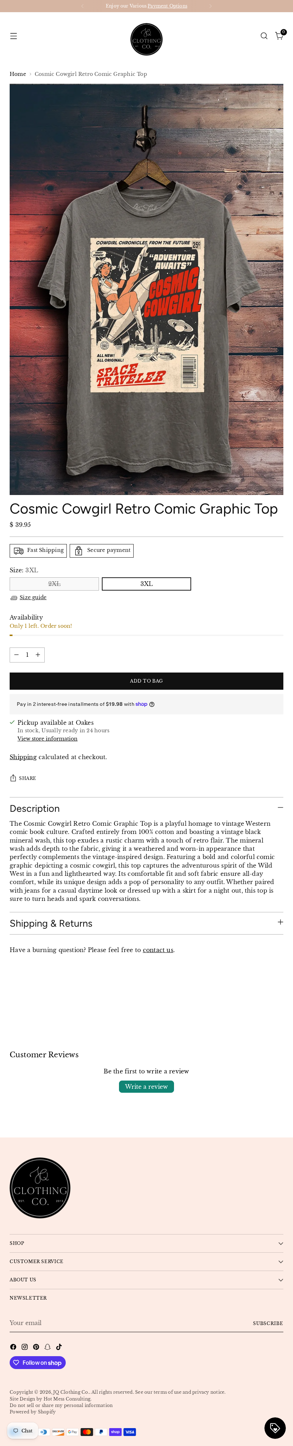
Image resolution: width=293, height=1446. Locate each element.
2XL (54, 584)
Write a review (146, 1086)
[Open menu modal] (13, 35)
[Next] (210, 6)
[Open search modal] (264, 35)
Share (27, 778)
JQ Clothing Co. (71, 1392)
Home (18, 74)
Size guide (33, 598)
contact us (158, 950)
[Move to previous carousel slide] (261, 995)
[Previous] (82, 6)
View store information (48, 739)
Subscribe (268, 1323)
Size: (24, 570)
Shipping (23, 757)
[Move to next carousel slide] (277, 994)
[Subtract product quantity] (16, 655)
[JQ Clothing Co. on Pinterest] (37, 1348)
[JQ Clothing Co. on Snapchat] (48, 1348)
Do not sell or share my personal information (61, 1405)
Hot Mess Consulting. (68, 1399)
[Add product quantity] (37, 655)
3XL (146, 584)
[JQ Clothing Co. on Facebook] (14, 1348)
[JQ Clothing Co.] (146, 36)
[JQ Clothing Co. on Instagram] (25, 1348)
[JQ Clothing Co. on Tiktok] (59, 1348)
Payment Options (167, 6)
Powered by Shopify (33, 1412)
